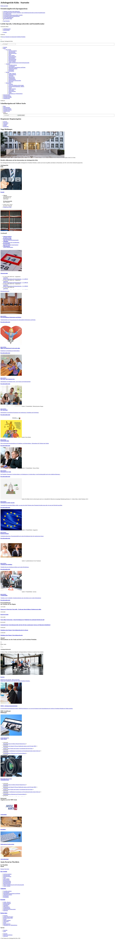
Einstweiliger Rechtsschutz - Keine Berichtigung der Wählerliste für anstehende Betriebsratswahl (22, 619)
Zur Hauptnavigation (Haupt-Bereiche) (11, 16)
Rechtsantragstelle (12, 56)
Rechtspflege (11, 71)
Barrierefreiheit (6, 30)
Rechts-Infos (8, 82)
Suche (4, 112)
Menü (4, 48)
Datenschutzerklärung (7, 934)
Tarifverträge (11, 90)
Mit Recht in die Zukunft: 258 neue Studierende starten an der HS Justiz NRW (19, 746)
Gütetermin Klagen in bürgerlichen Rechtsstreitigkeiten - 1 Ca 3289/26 (15, 289)
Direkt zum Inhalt (4, 5)
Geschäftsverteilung (13, 65)
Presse (10, 54)
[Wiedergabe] (1, 643)
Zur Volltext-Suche (7, 13)
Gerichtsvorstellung (13, 50)
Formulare (11, 84)
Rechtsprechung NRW (8, 918)
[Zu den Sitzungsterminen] (11, 270)
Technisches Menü (4, 26)
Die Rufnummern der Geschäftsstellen (11, 242)
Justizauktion (4, 814)
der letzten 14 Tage (7, 237)
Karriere (2, 677)
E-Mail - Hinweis (12, 73)
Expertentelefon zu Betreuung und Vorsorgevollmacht (14, 753)
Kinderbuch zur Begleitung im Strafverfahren (10, 350)
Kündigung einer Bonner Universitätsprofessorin (12, 635)
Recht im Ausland (5, 533)
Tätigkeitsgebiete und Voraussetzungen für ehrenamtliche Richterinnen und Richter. (18, 319)
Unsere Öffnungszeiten (8, 246)
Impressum (11, 81)
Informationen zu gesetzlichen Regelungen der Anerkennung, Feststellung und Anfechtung (20, 412)
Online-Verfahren (12, 88)
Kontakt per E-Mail (7, 207)
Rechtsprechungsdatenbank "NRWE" (16, 86)
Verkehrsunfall (4, 595)
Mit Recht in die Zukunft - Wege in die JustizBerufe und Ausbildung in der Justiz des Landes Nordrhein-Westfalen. (15, 680)
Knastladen (3, 829)
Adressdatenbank (5, 859)
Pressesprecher (12, 77)
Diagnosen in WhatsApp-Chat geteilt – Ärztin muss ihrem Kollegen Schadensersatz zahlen (21, 609)
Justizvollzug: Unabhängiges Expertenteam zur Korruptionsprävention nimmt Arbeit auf (21, 750)
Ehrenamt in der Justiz (6, 471)
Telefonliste (11, 75)
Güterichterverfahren (13, 68)
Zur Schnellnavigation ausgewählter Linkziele (12, 15)
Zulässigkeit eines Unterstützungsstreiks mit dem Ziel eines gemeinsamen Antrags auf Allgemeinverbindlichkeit (25, 624)
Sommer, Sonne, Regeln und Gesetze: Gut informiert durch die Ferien (17, 748)
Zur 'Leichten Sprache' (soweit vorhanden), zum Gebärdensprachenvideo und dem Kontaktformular (24, 12)
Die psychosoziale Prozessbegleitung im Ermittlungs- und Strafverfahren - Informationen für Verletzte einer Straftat (25, 443)
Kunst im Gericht (4, 614)
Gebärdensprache (7, 28)
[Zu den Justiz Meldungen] (11, 735)
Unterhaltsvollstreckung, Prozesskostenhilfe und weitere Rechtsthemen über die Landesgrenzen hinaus (22, 536)
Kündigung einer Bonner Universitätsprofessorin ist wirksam (14, 630)
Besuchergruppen (12, 60)
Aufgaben (8, 63)
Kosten (10, 92)
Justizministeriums (6, 779)
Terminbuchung (6, 98)
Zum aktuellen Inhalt (7, 18)
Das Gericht (8, 49)
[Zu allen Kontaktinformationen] (11, 189)
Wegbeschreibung (12, 74)
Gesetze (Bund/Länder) (8, 916)
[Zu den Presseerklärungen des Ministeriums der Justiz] (11, 776)
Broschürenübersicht (5, 291)
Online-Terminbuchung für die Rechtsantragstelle (19, 62)
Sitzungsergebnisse (13, 53)
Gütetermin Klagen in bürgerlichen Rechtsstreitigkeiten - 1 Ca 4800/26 (15, 278)
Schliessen (3, 34)
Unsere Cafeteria (12, 61)
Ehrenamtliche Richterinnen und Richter (17, 67)
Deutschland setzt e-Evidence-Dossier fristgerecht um (14, 743)
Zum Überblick (6, 21)
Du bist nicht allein (5, 440)
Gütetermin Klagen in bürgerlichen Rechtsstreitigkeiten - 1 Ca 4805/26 (15, 282)
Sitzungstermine (12, 52)
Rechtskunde (11, 69)
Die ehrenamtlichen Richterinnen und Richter (11, 317)
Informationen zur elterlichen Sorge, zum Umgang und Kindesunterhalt (15, 381)
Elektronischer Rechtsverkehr (15, 80)
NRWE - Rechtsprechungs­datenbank (9, 705)
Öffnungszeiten (12, 78)
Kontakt (5, 32)
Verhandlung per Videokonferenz (15, 93)
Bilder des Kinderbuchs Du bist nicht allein (10, 348)
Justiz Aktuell (5, 738)
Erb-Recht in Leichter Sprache (8, 502)
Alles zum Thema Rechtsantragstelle (11, 239)
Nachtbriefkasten (12, 79)
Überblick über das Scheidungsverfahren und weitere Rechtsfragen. (15, 567)
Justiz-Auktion (12, 55)
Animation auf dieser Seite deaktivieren (11, 11)
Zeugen (10, 87)
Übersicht (5, 930)
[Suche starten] (2, 44)
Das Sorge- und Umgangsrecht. (8, 379)
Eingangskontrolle (12, 59)
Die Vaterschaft (4, 410)
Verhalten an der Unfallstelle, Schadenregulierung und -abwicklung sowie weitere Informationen (21, 597)
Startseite (5, 47)
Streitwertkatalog (12, 91)
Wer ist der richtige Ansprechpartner (10, 244)
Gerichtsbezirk (12, 66)
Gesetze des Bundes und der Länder (16, 85)
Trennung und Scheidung (6, 564)
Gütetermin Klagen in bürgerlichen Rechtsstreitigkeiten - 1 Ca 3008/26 (15, 285)
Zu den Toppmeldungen (8, 17)
